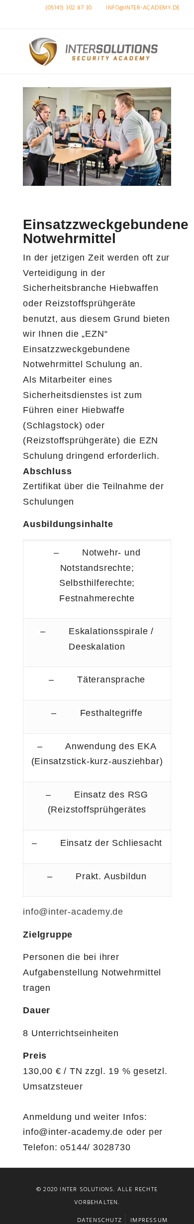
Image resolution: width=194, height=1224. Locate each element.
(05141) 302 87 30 (68, 7)
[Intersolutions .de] (97, 51)
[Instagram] (164, 20)
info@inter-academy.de (143, 7)
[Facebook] (151, 20)
